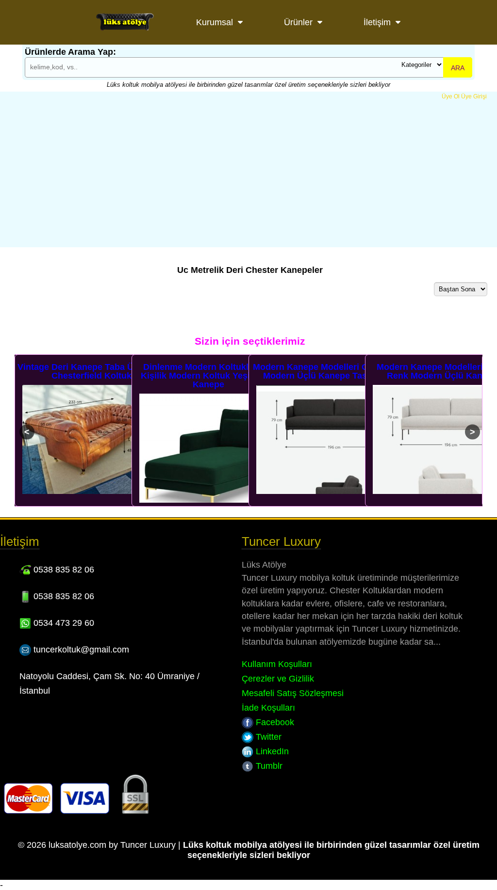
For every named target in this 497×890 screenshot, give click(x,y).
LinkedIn (271, 751)
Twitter (267, 737)
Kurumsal (214, 22)
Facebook (273, 722)
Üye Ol (451, 96)
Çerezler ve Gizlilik (278, 678)
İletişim (377, 22)
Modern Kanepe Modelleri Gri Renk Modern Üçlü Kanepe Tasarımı (325, 371)
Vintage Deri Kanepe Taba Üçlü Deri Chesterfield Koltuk (91, 371)
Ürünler (298, 22)
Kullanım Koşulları (277, 664)
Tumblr (267, 766)
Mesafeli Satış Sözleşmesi (293, 693)
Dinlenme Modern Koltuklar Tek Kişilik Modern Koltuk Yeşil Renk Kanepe (208, 375)
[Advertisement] (248, 173)
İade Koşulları (268, 708)
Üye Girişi (474, 96)
